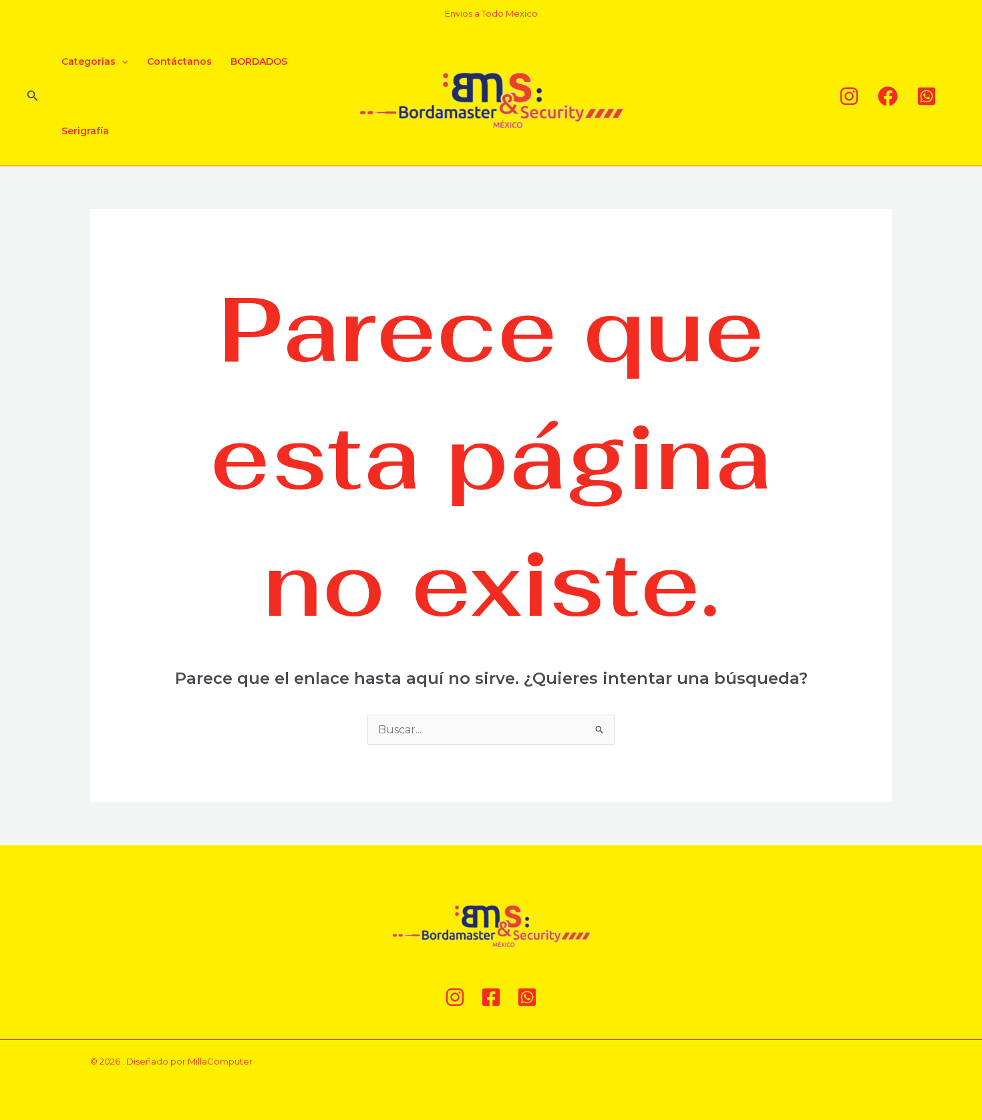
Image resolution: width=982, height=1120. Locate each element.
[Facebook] (888, 96)
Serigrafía (85, 131)
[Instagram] (849, 96)
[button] (33, 96)
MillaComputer (220, 1061)
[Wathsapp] (926, 96)
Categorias (88, 61)
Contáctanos (179, 61)
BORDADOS (258, 61)
